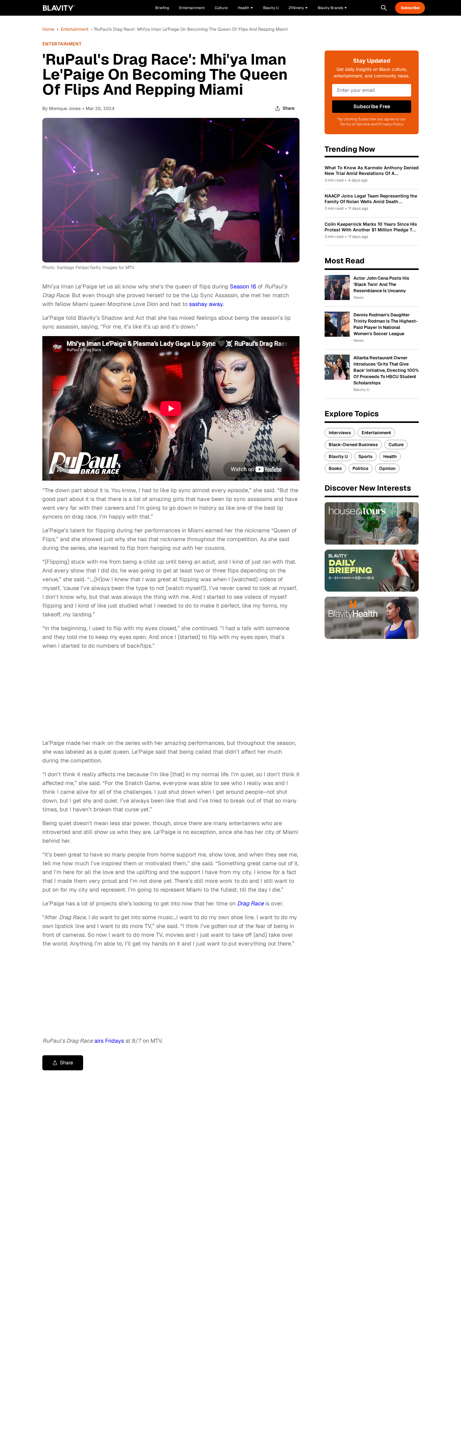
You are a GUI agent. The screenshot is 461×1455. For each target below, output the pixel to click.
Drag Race (250, 903)
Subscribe (410, 7)
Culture (396, 444)
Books (335, 468)
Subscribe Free (371, 106)
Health (390, 456)
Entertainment (74, 29)
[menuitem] (245, 8)
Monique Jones (65, 108)
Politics (360, 468)
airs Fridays (109, 1040)
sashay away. (206, 304)
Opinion (387, 468)
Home (48, 29)
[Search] (384, 8)
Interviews (340, 432)
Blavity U (338, 456)
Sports (365, 456)
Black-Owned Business (353, 444)
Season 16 (243, 286)
